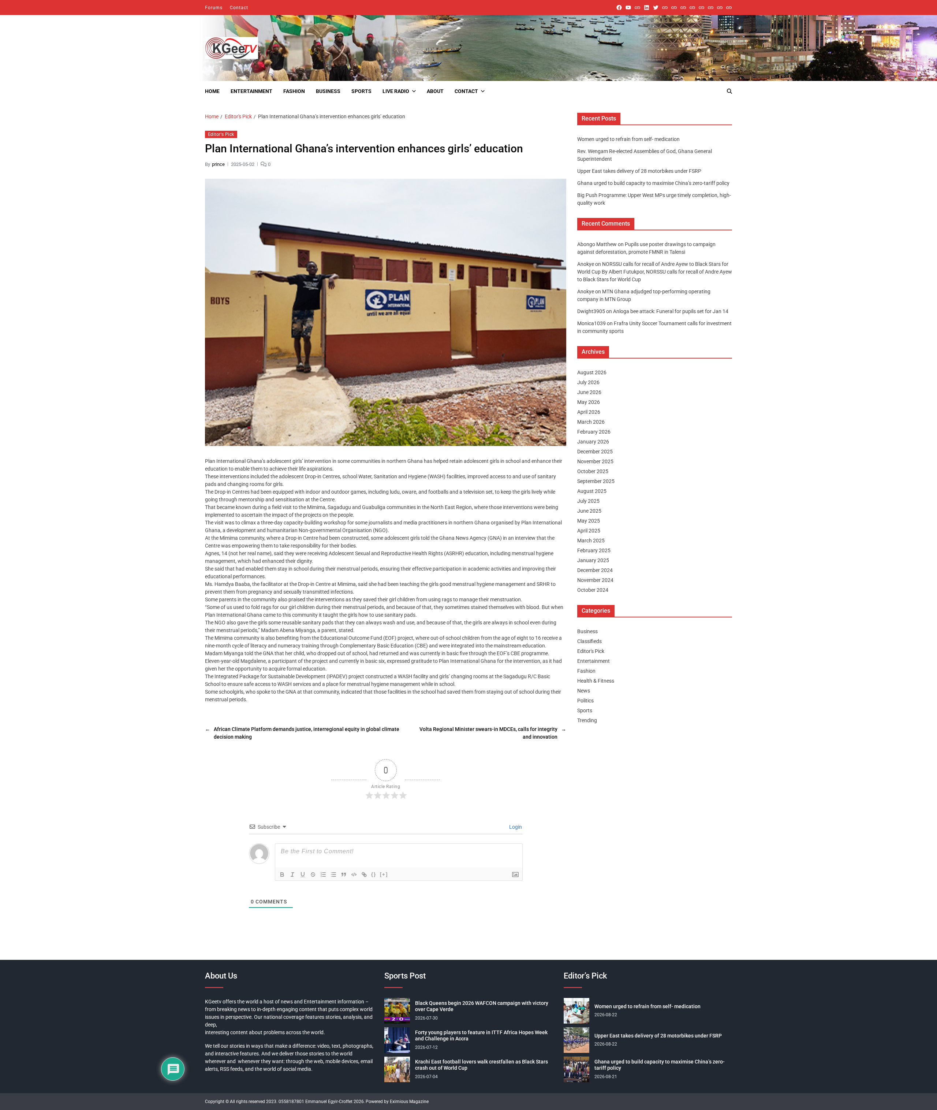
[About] (729, 7)
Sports (361, 91)
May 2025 (588, 521)
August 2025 (591, 491)
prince (218, 164)
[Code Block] (354, 874)
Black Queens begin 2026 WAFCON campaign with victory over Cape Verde (481, 1006)
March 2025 (591, 540)
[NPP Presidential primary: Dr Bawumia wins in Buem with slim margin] (720, 7)
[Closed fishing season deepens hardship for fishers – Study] (674, 7)
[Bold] (282, 874)
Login (515, 826)
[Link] (364, 874)
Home (212, 91)
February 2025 (594, 550)
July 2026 (588, 382)
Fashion (294, 91)
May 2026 (588, 402)
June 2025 (589, 511)
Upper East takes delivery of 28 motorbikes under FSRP (639, 171)
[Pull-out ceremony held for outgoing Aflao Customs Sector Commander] (692, 7)
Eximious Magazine (409, 1101)
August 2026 (591, 372)
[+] (384, 874)
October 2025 (592, 471)
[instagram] (637, 7)
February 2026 (594, 432)
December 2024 (595, 570)
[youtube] (628, 7)
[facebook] (619, 7)
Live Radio (395, 91)
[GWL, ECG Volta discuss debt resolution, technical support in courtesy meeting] (665, 7)
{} (373, 874)
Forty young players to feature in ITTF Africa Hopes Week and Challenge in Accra (481, 1035)
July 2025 (588, 501)
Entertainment (251, 91)
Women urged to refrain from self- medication (628, 139)
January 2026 (593, 442)
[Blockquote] (344, 874)
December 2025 (595, 451)
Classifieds (589, 641)
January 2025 (593, 560)
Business (328, 91)
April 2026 (588, 412)
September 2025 (596, 481)
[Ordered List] (323, 874)
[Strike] (313, 874)
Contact (239, 7)
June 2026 (589, 392)
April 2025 (588, 531)
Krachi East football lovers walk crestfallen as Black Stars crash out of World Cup (481, 1065)
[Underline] (303, 874)
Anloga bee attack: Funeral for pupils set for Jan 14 (670, 311)
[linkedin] (646, 7)
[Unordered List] (333, 874)
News (583, 691)
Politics (585, 701)
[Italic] (292, 874)
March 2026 (591, 422)
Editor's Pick (221, 134)
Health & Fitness (595, 681)
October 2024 (592, 590)
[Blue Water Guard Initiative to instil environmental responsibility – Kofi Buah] (711, 7)
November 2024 (595, 580)
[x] (656, 7)
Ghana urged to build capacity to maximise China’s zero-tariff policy (653, 183)
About (435, 91)
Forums (214, 7)
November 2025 (595, 461)
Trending (587, 720)
